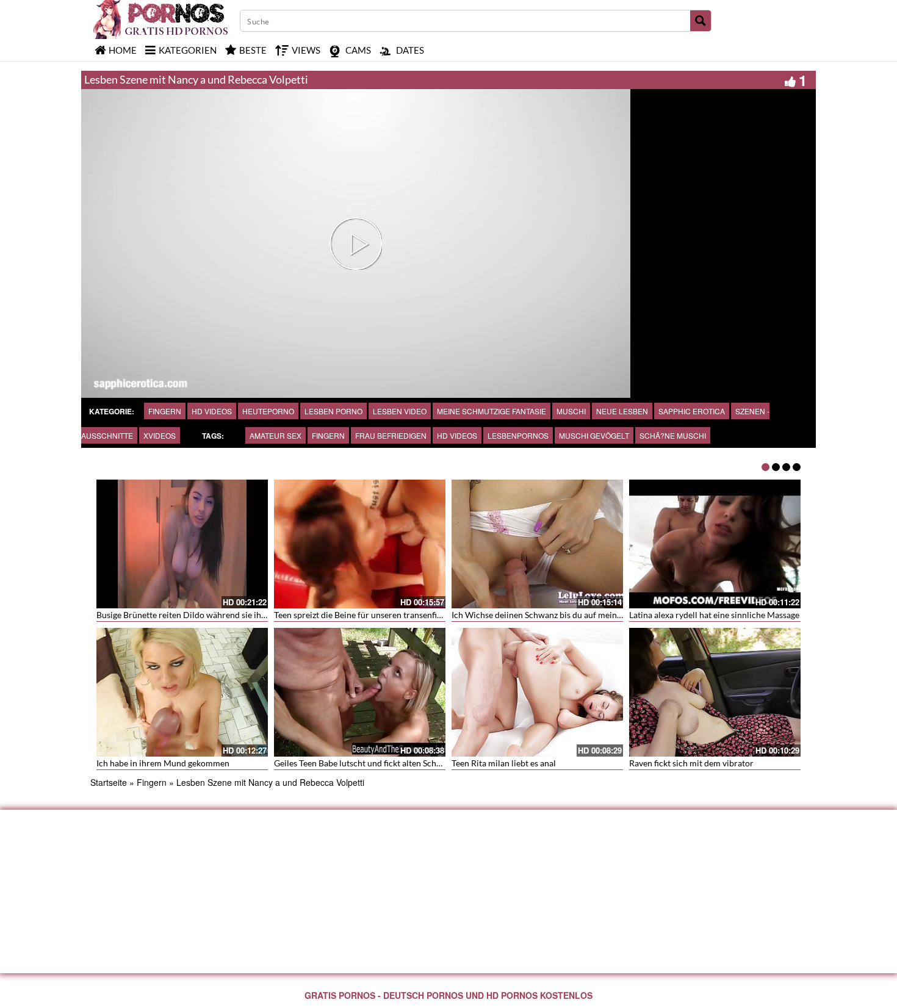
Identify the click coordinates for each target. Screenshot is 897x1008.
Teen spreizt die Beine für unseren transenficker (363, 615)
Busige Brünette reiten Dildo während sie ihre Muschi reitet (209, 615)
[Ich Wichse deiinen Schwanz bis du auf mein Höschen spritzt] (537, 544)
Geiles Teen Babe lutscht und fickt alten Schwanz (365, 763)
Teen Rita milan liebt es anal (504, 763)
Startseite (108, 782)
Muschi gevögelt (594, 435)
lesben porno (333, 411)
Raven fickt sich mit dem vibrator (691, 763)
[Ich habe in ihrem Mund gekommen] (182, 692)
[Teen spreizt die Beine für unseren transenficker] (359, 544)
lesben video (400, 411)
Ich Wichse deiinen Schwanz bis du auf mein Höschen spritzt (565, 615)
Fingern (164, 411)
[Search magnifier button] (700, 20)
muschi (571, 411)
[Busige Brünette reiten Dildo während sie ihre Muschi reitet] (182, 544)
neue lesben (622, 411)
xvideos (159, 435)
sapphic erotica (691, 411)
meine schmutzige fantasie (491, 411)
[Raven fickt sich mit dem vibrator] (715, 692)
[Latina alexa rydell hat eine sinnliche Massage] (715, 544)
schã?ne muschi (672, 435)
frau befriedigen (391, 435)
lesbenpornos (518, 435)
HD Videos (212, 411)
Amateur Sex (275, 435)
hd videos (457, 435)
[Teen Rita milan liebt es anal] (537, 692)
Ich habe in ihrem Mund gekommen (162, 763)
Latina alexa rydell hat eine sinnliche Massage (714, 615)
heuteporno (268, 411)
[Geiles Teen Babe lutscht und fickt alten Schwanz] (359, 692)
